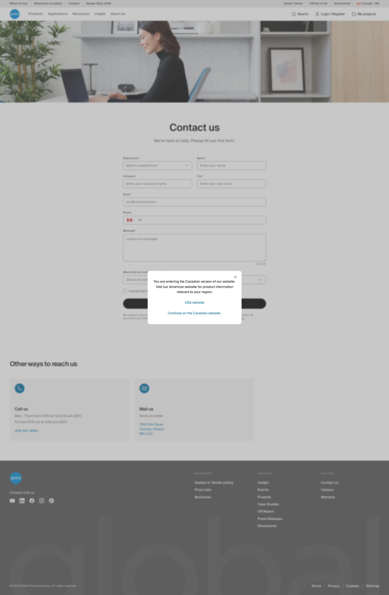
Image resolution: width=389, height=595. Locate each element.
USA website (194, 302)
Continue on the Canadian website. (194, 313)
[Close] (235, 277)
